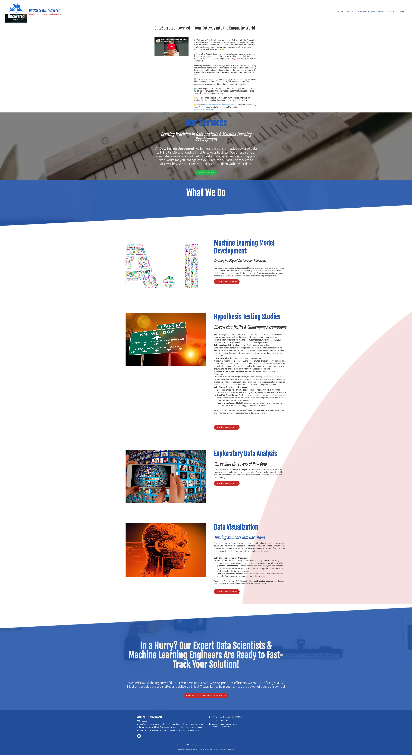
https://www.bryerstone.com (205, 109)
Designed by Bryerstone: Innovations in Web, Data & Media (220, 749)
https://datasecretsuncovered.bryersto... (220, 104)
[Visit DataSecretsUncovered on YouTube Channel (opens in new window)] (139, 736)
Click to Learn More (206, 172)
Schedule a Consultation (227, 281)
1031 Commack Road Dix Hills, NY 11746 (227, 717)
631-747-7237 (223, 720)
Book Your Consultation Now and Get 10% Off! (206, 695)
